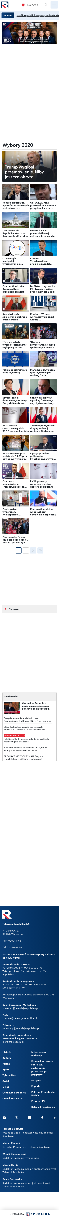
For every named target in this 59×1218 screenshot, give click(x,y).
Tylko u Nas (9, 1075)
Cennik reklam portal (14, 1092)
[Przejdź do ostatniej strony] (40, 550)
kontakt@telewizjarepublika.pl (19, 1018)
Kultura (6, 1057)
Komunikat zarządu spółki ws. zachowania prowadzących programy (42, 1068)
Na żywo (32, 5)
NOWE (8, 15)
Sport (5, 1069)
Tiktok (55, 1117)
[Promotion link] (29, 33)
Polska (6, 1063)
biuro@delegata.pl (13, 1041)
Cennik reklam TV (12, 1098)
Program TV (38, 1101)
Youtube (4, 1117)
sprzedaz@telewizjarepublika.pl (20, 1008)
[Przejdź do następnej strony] (33, 550)
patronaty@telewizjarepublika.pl (20, 1028)
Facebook (42, 1117)
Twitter (17, 1117)
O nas (5, 1086)
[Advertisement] (29, 68)
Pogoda (35, 1086)
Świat (5, 1081)
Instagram (29, 1117)
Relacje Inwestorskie (43, 1106)
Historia (6, 1052)
